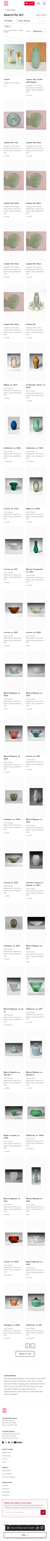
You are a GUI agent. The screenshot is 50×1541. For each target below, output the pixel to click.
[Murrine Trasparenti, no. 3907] (36, 546)
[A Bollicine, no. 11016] (36, 425)
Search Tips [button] (40, 15)
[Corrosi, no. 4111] (14, 546)
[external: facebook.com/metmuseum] (3, 1442)
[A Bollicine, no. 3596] (14, 425)
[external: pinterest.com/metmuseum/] (9, 1442)
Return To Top (25, 1354)
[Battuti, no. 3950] (36, 486)
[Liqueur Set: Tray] (14, 120)
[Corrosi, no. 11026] (14, 1239)
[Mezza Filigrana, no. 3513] (36, 923)
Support (5, 1467)
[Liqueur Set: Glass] (36, 120)
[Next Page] (33, 1346)
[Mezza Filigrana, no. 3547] (36, 796)
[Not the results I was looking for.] (42, 1528)
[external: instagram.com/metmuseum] (12, 1442)
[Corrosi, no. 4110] (36, 733)
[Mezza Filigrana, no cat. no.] (14, 986)
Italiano (40, 1525)
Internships (6, 1495)
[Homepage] (6, 3)
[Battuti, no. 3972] (14, 362)
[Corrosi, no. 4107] (14, 609)
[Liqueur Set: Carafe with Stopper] (36, 56)
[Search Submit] (43, 20)
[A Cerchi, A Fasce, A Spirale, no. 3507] (36, 860)
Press (4, 1462)
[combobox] (28, 20)
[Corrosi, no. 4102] (14, 860)
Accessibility (6, 1456)
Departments (6, 1452)
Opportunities (7, 1482)
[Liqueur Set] (36, 301)
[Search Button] (38, 3)
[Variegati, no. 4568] (14, 1302)
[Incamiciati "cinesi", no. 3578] (36, 362)
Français (32, 1525)
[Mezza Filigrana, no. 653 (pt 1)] (14, 1049)
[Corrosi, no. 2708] (14, 486)
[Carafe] (14, 56)
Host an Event (7, 1474)
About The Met (7, 1449)
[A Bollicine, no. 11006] (36, 1112)
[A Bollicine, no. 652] (36, 1302)
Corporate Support (8, 1477)
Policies (5, 1459)
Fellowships (6, 1492)
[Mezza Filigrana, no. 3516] (36, 1176)
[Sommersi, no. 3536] (14, 796)
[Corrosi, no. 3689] (36, 609)
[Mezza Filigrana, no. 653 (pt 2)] (36, 1049)
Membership (6, 1470)
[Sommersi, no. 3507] (14, 923)
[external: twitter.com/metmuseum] (6, 1442)
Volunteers (6, 1489)
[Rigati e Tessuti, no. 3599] (14, 1112)
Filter (24, 1535)
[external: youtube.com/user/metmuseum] (18, 1442)
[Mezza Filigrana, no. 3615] (36, 670)
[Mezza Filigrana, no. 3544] (14, 670)
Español (14, 1525)
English (6, 1525)
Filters (7, 26)
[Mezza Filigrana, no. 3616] (14, 733)
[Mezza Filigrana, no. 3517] (14, 1176)
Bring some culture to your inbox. (18, 1503)
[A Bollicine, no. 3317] (36, 986)
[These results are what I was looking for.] (38, 1528)
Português (23, 1525)
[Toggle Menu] (44, 3)
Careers (5, 1485)
